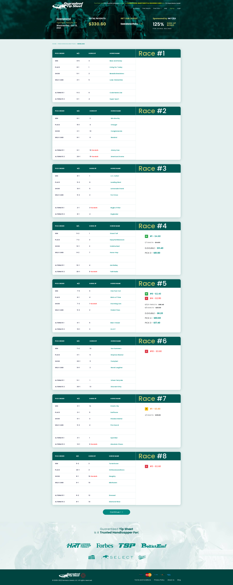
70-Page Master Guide (172, 3)
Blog (179, 580)
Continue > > (116, 512)
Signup (172, 8)
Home (54, 44)
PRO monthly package (111, 3)
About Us (171, 580)
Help (165, 8)
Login (179, 8)
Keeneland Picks (129, 23)
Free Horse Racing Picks (67, 44)
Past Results (147, 8)
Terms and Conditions (143, 580)
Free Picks (156, 8)
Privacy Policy (159, 580)
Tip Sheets (136, 8)
